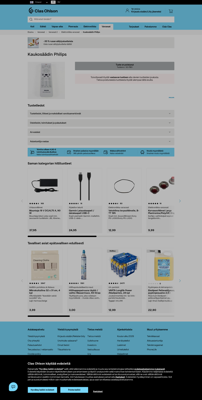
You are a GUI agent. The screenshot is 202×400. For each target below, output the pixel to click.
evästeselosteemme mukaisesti (149, 369)
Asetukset (120, 377)
